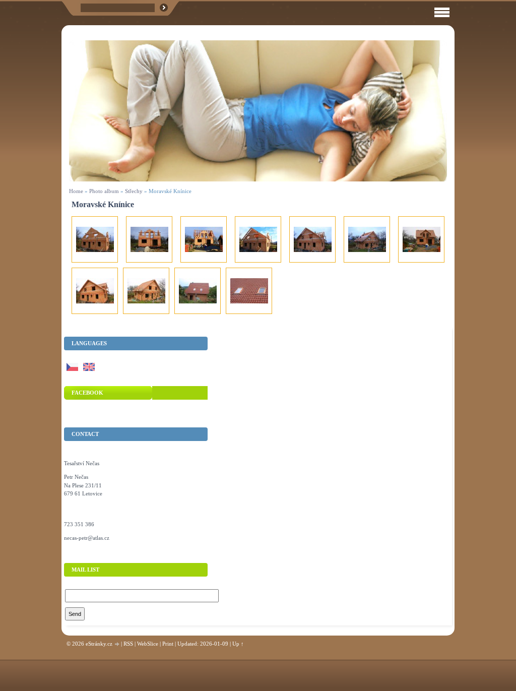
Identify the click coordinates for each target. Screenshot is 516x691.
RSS (128, 644)
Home (76, 191)
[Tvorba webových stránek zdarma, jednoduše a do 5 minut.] (117, 644)
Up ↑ (238, 644)
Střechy (134, 191)
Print (167, 644)
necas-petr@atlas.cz (86, 538)
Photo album (104, 191)
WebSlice (147, 644)
